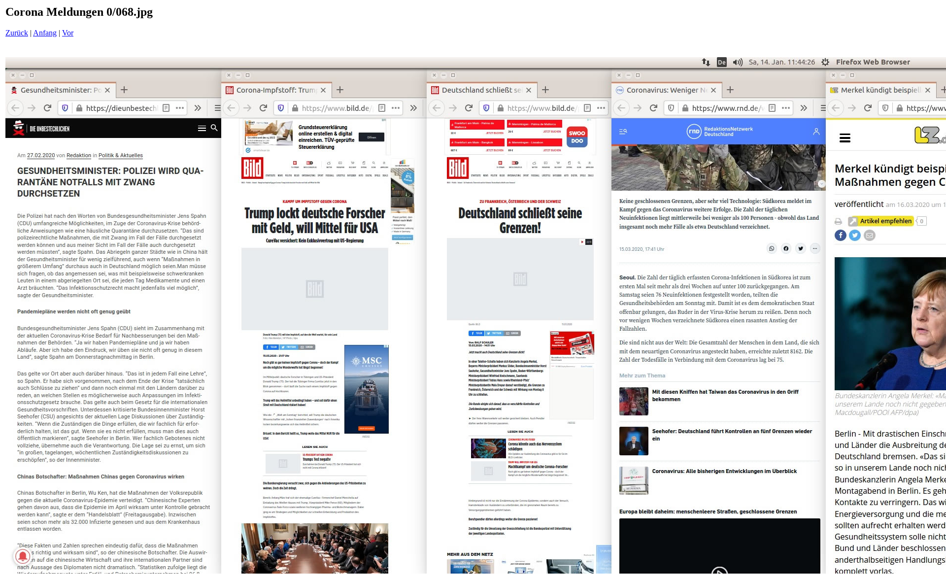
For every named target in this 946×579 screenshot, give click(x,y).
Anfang (45, 33)
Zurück (16, 33)
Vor (67, 33)
